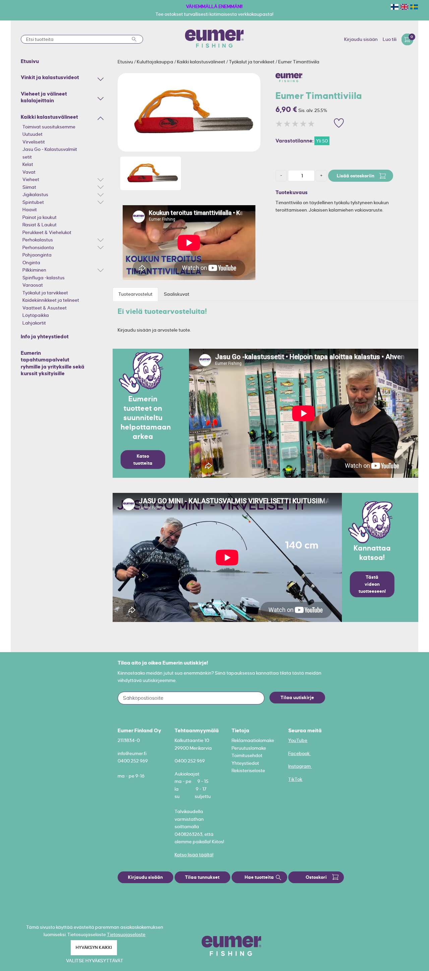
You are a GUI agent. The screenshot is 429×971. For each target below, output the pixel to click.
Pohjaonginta (37, 255)
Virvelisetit (33, 142)
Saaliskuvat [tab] (176, 294)
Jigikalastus (35, 194)
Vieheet (30, 179)
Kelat (27, 164)
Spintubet (33, 202)
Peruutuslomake (249, 748)
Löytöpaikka (35, 315)
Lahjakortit (34, 323)
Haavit (29, 209)
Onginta (31, 262)
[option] (189, 112)
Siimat (29, 187)
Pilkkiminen (34, 270)
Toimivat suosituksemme (48, 126)
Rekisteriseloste (248, 770)
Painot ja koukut (39, 217)
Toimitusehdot (247, 755)
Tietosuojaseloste (126, 934)
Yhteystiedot (245, 763)
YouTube (297, 740)
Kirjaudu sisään (361, 39)
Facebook (299, 753)
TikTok (295, 779)
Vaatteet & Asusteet (44, 307)
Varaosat (32, 285)
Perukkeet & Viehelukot (46, 232)
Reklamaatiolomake (253, 740)
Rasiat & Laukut (39, 224)
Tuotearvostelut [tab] (135, 294)
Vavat (29, 172)
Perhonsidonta (38, 247)
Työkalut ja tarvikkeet (45, 292)
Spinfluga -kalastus (43, 277)
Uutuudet (32, 134)
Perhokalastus (37, 239)
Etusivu (126, 61)
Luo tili (389, 39)
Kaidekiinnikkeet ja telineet (50, 300)
